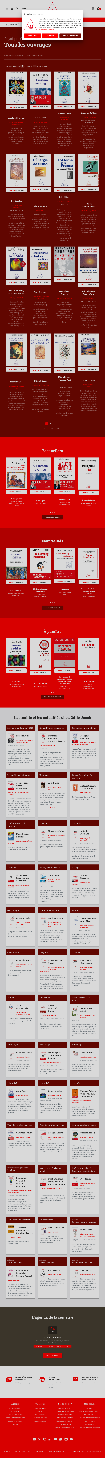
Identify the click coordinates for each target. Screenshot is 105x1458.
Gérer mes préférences (70, 35)
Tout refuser (50, 35)
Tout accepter (32, 35)
